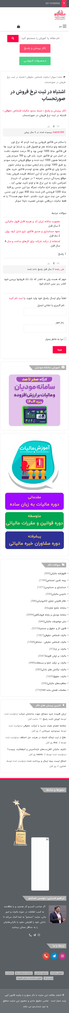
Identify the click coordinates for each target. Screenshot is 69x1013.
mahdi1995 (58, 132)
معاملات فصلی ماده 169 (53, 690)
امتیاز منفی (58, 127)
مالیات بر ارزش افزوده (55, 656)
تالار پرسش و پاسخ (55, 111)
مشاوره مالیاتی (41, 973)
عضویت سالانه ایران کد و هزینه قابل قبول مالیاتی (32, 222)
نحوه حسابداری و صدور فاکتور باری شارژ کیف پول (32, 232)
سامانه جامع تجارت (57, 608)
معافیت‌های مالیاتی (56, 683)
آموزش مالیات (57, 973)
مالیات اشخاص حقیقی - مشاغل (50, 642)
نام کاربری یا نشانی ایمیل (50, 305)
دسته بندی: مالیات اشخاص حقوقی (23, 111)
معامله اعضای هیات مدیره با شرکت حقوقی (44, 726)
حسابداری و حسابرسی (55, 587)
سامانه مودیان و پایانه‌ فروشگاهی (50, 615)
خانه (60, 77)
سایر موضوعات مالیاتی (55, 621)
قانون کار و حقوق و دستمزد (52, 628)
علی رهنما (59, 269)
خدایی (63, 766)
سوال (53, 77)
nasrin (39, 754)
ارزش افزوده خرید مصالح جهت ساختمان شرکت (42, 714)
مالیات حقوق (60, 676)
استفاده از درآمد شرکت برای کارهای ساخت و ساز (33, 241)
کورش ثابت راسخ (51, 719)
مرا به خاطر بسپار (54, 339)
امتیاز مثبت (48, 125)
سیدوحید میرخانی (51, 731)
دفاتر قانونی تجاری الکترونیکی (51, 601)
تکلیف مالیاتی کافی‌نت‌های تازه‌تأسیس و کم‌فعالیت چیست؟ (36, 749)
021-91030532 (53, 3)
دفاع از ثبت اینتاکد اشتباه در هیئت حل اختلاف (43, 737)
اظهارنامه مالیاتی (58, 573)
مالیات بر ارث (60, 649)
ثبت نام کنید (16, 298)
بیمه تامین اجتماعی (56, 580)
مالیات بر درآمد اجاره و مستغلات (50, 663)
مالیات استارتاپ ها (24, 973)
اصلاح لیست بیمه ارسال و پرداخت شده (46, 761)
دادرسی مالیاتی (59, 594)
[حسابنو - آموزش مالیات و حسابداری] (60, 15)
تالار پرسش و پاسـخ (35, 48)
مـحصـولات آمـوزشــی (35, 61)
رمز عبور (60, 322)
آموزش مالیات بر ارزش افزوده (29, 978)
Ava (55, 743)
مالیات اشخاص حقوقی (38, 77)
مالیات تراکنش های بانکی (53, 669)
